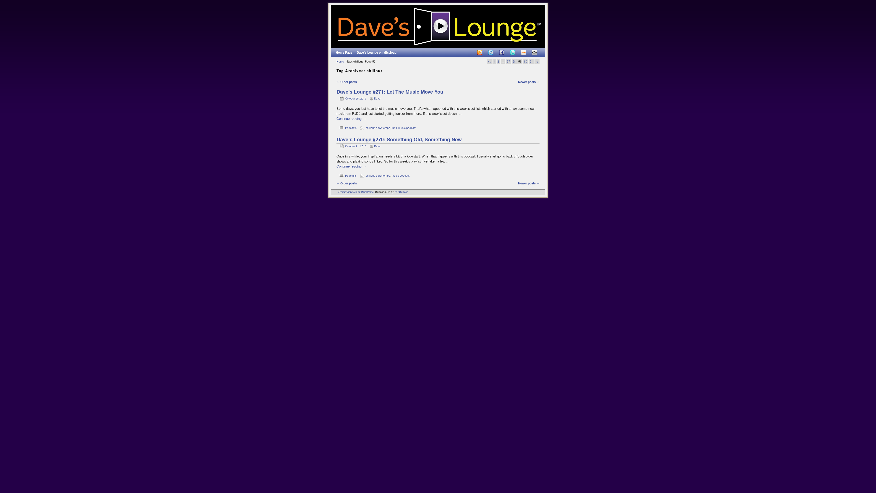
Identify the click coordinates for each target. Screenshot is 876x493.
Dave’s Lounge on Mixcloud (376, 52)
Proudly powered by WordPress (356, 192)
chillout (370, 128)
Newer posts (529, 82)
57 (508, 61)
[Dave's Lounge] (438, 26)
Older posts (346, 82)
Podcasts (351, 128)
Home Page (344, 52)
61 (531, 61)
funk (394, 128)
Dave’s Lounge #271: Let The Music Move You (389, 91)
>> (537, 61)
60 (525, 61)
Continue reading (351, 118)
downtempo (383, 128)
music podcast (407, 128)
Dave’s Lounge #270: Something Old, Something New (399, 139)
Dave (377, 98)
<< (489, 61)
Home (340, 61)
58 (514, 61)
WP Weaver (401, 192)
